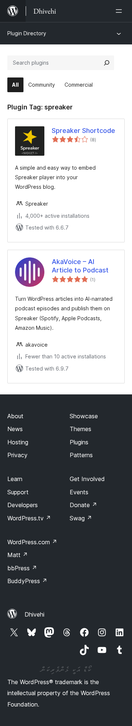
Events (79, 492)
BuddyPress (27, 581)
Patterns (81, 455)
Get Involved (87, 479)
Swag (81, 518)
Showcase (84, 416)
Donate (83, 505)
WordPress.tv (29, 518)
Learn (14, 479)
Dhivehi (34, 614)
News (15, 429)
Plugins (79, 442)
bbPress (22, 568)
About (15, 416)
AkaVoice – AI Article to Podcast (80, 266)
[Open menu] (120, 11)
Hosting (17, 442)
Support (18, 492)
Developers (22, 505)
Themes (80, 429)
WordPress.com (32, 542)
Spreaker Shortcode (83, 130)
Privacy (17, 455)
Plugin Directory (26, 33)
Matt (17, 555)
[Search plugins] (106, 62)
